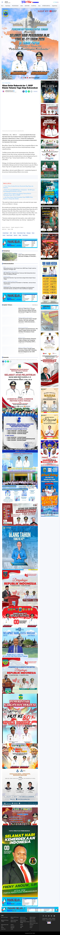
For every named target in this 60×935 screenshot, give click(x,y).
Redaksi (53, 918)
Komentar (35, 91)
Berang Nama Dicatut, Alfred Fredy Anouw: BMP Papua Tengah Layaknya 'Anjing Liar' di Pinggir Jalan (20, 269)
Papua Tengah (9, 235)
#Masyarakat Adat (4, 924)
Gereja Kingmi (5, 232)
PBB (21, 927)
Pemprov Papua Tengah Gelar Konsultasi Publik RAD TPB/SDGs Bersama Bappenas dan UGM (27, 350)
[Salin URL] (31, 91)
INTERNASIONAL (46, 5)
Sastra (39, 5)
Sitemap (43, 919)
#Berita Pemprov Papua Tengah (25, 307)
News (2, 5)
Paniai (4, 235)
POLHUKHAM (15, 5)
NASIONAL (33, 5)
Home (3, 82)
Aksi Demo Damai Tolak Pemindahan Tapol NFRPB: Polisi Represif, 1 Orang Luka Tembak (18, 197)
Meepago (29, 232)
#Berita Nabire (32, 920)
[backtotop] (30, 932)
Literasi (31, 926)
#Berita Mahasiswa (14, 920)
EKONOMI (27, 5)
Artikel (21, 5)
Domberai (12, 926)
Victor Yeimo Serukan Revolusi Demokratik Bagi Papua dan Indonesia (18, 186)
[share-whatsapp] (29, 91)
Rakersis (15, 235)
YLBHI (12, 929)
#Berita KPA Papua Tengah (4, 921)
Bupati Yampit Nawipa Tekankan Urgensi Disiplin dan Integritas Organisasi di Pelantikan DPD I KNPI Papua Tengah (27, 340)
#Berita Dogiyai (33, 917)
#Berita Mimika (23, 920)
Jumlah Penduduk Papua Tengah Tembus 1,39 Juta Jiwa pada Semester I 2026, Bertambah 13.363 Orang (27, 320)
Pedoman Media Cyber (50, 919)
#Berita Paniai (22, 337)
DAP (2, 926)
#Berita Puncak (33, 921)
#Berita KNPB (32, 918)
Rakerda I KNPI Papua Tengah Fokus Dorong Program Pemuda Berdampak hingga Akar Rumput (27, 310)
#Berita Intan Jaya (23, 918)
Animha (12, 924)
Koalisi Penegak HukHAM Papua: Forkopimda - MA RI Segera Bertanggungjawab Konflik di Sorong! (19, 190)
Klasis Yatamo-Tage (21, 232)
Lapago (21, 926)
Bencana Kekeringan (23, 327)
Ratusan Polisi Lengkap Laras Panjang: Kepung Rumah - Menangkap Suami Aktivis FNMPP (17, 194)
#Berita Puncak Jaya (34, 923)
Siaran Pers (3, 929)
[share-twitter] (26, 91)
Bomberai (31, 924)
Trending (56, 2)
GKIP (11, 232)
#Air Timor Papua (4, 917)
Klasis (14, 232)
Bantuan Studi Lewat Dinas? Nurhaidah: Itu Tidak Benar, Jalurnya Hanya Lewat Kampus (20, 283)
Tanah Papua (7, 5)
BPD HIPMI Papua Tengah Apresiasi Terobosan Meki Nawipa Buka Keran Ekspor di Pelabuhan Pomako (20, 273)
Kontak (50, 918)
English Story (54, 5)
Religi (20, 235)
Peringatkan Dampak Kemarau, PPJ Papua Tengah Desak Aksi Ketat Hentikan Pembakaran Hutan (28, 330)
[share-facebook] (23, 91)
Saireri (31, 927)
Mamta (2, 927)
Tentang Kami (45, 918)
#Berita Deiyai (23, 917)
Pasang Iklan (48, 921)
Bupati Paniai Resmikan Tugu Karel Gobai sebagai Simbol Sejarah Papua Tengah (20, 278)
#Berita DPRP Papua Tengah (15, 918)
